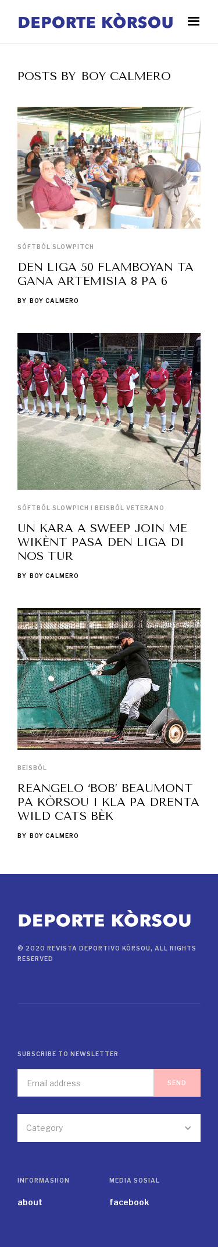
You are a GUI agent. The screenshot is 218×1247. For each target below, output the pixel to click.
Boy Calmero (54, 300)
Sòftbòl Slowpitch (55, 246)
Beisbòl (32, 767)
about (29, 1202)
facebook (129, 1202)
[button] (193, 21)
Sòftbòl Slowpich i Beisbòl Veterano (91, 507)
